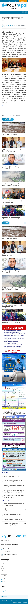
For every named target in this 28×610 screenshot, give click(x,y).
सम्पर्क (2, 566)
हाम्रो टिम (2, 569)
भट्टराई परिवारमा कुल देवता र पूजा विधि (12, 515)
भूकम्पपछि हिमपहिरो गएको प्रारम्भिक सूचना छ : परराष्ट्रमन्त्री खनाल (12, 168)
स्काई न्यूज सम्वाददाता (9, 26)
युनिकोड (3, 581)
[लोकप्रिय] (25, 12)
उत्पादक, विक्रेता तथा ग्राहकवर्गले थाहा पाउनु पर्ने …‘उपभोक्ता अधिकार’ (14, 504)
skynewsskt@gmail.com (12, 554)
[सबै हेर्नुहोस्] (25, 223)
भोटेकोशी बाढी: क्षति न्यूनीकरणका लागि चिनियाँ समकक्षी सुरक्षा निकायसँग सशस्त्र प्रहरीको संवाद (12, 185)
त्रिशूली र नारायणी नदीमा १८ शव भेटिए (10, 135)
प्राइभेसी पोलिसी (3, 571)
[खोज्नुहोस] (23, 12)
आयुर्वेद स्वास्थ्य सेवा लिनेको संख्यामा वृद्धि (11, 218)
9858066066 (7, 552)
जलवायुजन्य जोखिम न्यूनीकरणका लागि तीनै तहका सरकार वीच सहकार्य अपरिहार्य (15, 524)
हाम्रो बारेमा (3, 564)
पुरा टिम (3, 591)
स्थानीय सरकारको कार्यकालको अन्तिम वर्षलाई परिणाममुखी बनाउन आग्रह (12, 202)
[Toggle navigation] (2, 12)
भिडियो (3, 579)
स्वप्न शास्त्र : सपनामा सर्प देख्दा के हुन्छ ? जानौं (13, 519)
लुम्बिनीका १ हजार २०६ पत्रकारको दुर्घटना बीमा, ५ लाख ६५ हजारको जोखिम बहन (12, 151)
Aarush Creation (24, 602)
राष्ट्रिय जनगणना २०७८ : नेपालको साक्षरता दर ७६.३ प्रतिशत (15, 509)
